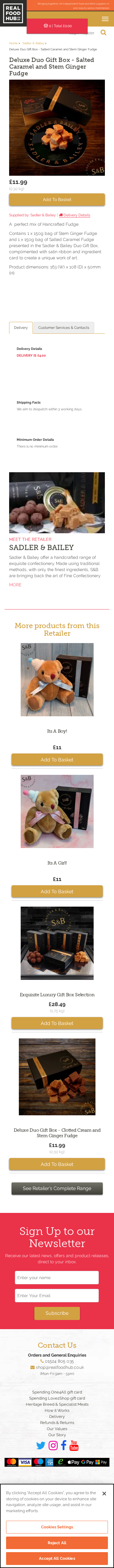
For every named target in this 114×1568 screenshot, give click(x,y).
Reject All (57, 1543)
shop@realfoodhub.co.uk (60, 1367)
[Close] (104, 1493)
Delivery (21, 327)
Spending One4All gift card (57, 1392)
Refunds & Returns (57, 1422)
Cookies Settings (57, 1527)
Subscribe (57, 1313)
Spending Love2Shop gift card (57, 1398)
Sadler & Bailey (33, 43)
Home (13, 43)
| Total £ (60, 26)
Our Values (57, 1428)
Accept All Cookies (57, 1558)
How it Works (57, 1410)
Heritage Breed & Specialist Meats (57, 1404)
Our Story (57, 1435)
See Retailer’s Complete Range (57, 1188)
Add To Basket (57, 199)
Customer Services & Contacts (63, 327)
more (15, 584)
